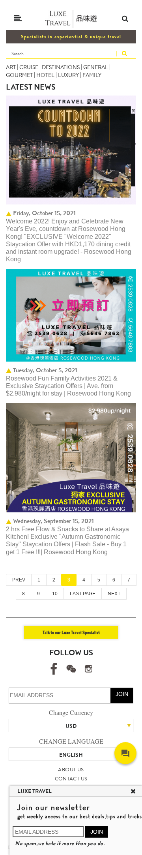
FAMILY (91, 75)
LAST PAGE (82, 593)
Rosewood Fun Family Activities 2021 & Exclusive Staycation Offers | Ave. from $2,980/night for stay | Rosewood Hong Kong (68, 386)
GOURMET (19, 75)
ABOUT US (71, 769)
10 (55, 593)
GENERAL (95, 67)
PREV (18, 580)
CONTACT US (71, 778)
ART (11, 67)
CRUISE (28, 67)
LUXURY (68, 75)
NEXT (114, 593)
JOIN (122, 694)
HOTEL (45, 75)
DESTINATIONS (61, 67)
